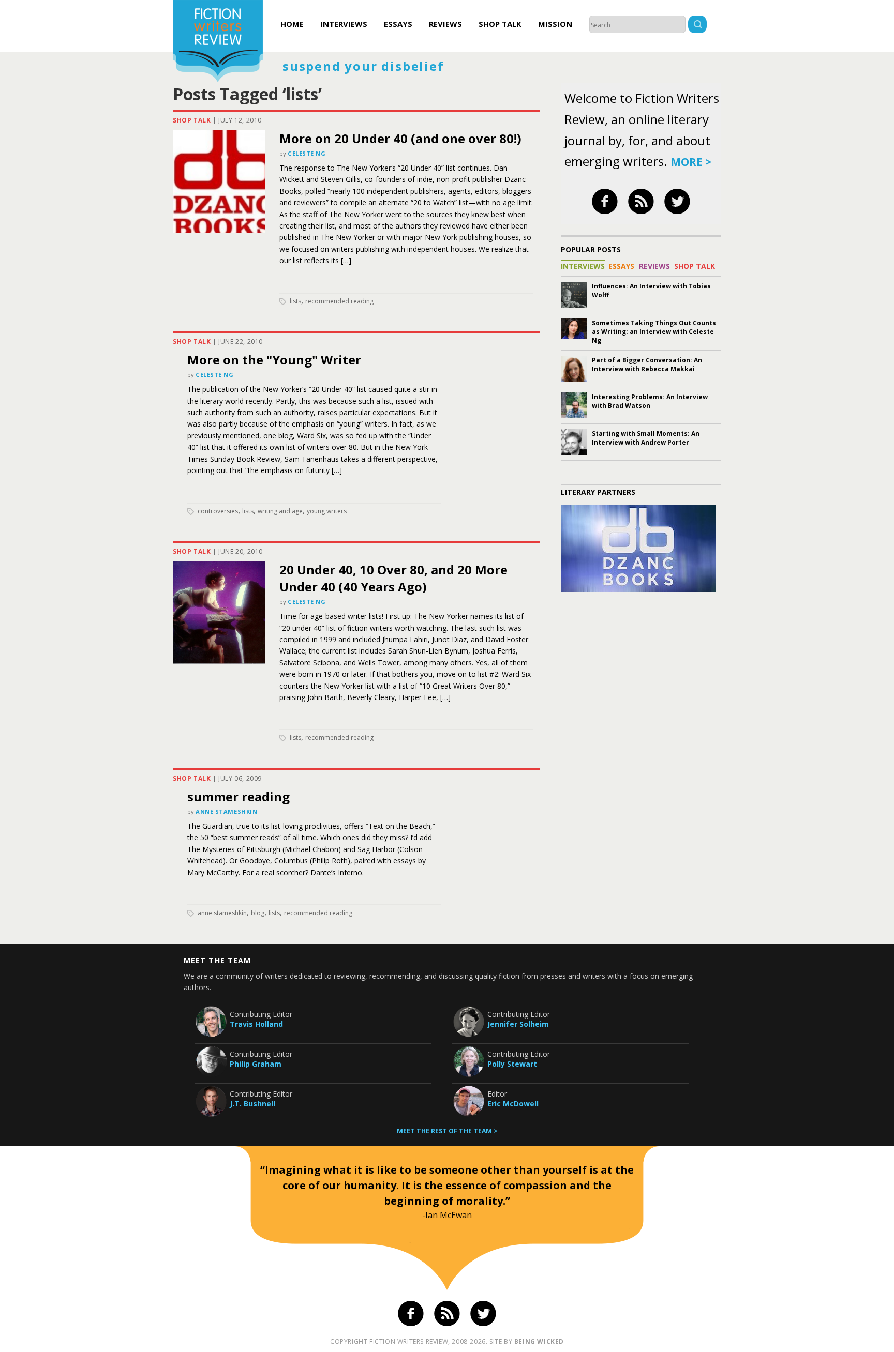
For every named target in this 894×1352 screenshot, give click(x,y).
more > (691, 162)
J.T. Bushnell (252, 1103)
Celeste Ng (307, 153)
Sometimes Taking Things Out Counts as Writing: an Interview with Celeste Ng (654, 331)
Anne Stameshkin (226, 811)
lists (295, 301)
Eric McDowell (513, 1103)
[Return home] (218, 42)
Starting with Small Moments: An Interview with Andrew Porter (645, 438)
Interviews (343, 24)
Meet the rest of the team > (447, 1131)
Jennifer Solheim (518, 1024)
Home (292, 24)
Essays (398, 24)
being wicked (539, 1341)
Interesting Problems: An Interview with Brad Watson (650, 401)
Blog (257, 912)
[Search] (697, 26)
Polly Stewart (512, 1064)
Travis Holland (256, 1024)
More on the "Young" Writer (274, 359)
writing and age (280, 511)
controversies (218, 511)
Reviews (445, 24)
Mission (555, 24)
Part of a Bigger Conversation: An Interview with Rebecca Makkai (647, 364)
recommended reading (339, 301)
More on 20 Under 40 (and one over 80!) (400, 138)
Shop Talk (500, 24)
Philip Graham (255, 1064)
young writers (327, 511)
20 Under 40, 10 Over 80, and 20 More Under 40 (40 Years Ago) (393, 578)
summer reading (238, 796)
